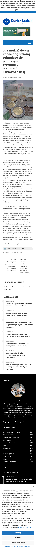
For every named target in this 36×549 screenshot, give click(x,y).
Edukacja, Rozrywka (9, 443)
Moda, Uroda (7, 448)
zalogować (14, 287)
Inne (4, 445)
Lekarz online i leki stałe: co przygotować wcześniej (17, 345)
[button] (33, 486)
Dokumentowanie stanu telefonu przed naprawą (16, 314)
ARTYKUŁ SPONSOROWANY (12, 432)
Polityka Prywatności (25, 546)
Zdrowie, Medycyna (9, 462)
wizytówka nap (8, 467)
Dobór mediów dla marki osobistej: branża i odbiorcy (18, 335)
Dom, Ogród (7, 440)
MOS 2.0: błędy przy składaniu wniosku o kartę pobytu (19, 305)
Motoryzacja (7, 451)
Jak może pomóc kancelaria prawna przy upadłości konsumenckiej (25, 266)
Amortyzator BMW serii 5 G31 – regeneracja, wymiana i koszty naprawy (19, 325)
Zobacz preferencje (18, 543)
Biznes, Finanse (18, 252)
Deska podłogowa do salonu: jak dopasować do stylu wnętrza (18, 367)
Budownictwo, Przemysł (11, 437)
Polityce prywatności (24, 527)
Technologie (7, 456)
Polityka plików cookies (11, 546)
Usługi (5, 459)
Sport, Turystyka (8, 454)
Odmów (18, 538)
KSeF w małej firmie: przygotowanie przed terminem (15, 355)
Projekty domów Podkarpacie (14, 422)
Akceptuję (18, 533)
